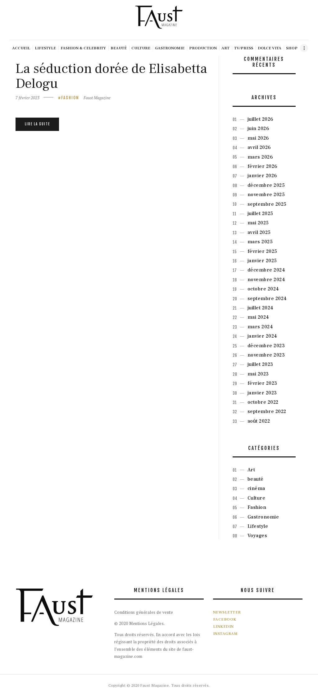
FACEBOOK (224, 619)
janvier (262, 176)
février (263, 166)
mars (260, 157)
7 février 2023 (27, 98)
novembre (266, 194)
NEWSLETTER (227, 612)
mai (258, 138)
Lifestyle (258, 526)
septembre (267, 204)
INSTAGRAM (225, 633)
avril (259, 147)
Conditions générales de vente (143, 612)
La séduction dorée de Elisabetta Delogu (111, 76)
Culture (257, 498)
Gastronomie (263, 517)
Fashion (70, 97)
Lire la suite (37, 124)
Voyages (257, 535)
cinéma (256, 488)
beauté (256, 479)
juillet (261, 119)
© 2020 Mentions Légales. (139, 623)
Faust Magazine (97, 98)
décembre (266, 185)
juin (259, 128)
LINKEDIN (223, 626)
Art (251, 470)
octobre (263, 289)
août (259, 421)
